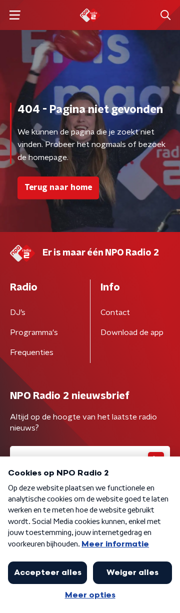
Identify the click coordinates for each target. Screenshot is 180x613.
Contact (115, 312)
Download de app (132, 332)
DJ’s (18, 312)
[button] (14, 15)
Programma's (34, 332)
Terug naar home (58, 188)
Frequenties (32, 352)
